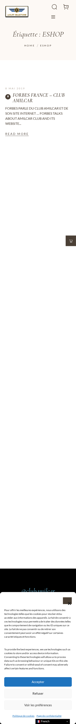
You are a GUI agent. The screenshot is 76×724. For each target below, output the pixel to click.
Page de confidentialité (49, 715)
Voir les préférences (38, 705)
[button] (67, 600)
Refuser (38, 693)
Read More (17, 134)
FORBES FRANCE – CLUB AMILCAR (39, 98)
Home (29, 45)
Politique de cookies (23, 715)
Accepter (38, 682)
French (44, 721)
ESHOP (46, 45)
